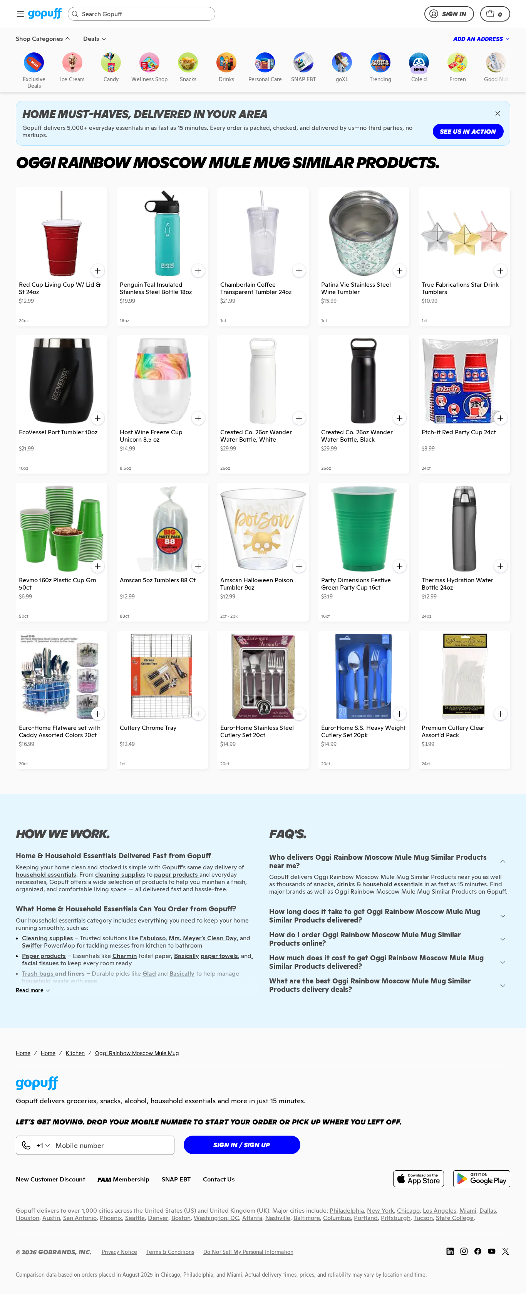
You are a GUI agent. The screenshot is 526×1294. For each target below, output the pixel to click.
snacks (324, 884)
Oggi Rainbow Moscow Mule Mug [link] (137, 1053)
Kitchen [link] (75, 1053)
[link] (45, 14)
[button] (495, 14)
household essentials (392, 884)
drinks (346, 884)
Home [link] (23, 1053)
